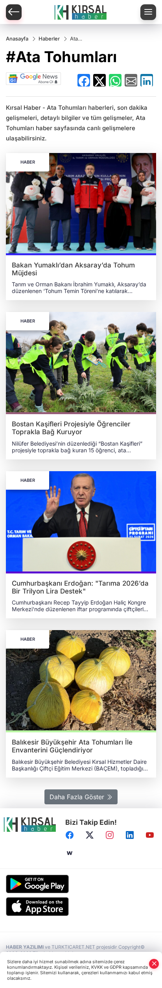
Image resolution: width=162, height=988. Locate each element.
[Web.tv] (69, 853)
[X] (90, 835)
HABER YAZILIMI (25, 947)
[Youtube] (150, 835)
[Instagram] (110, 835)
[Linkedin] (130, 835)
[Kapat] (154, 964)
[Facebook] (69, 835)
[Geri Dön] (14, 12)
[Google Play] (81, 884)
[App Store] (81, 906)
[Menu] (148, 12)
